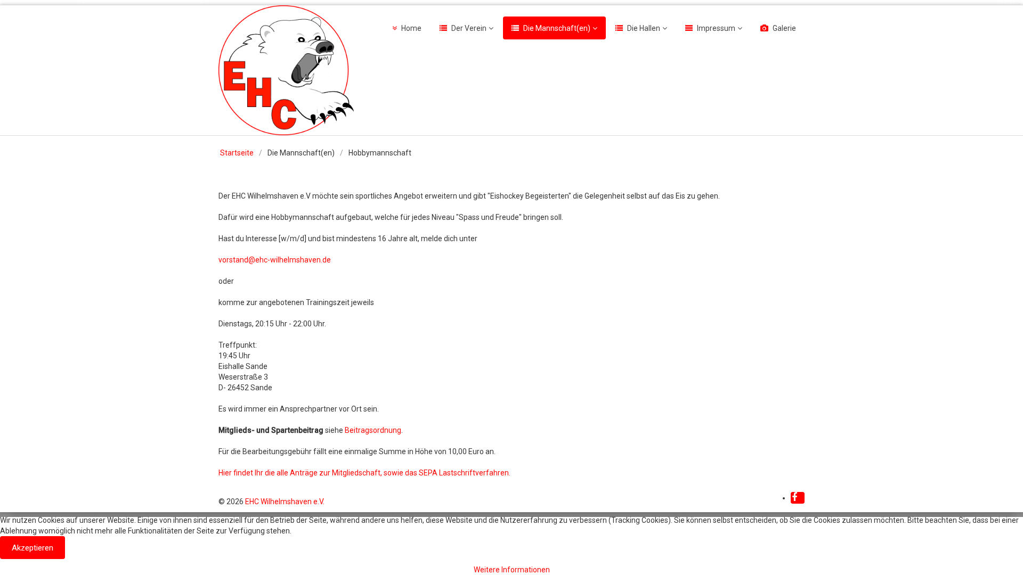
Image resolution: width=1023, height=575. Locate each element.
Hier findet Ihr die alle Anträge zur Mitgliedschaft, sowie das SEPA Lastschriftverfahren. (364, 473)
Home (411, 28)
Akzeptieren (32, 548)
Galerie (784, 28)
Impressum (716, 28)
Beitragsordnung (373, 430)
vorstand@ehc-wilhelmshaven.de (274, 260)
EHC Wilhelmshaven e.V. (284, 501)
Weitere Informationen (512, 569)
